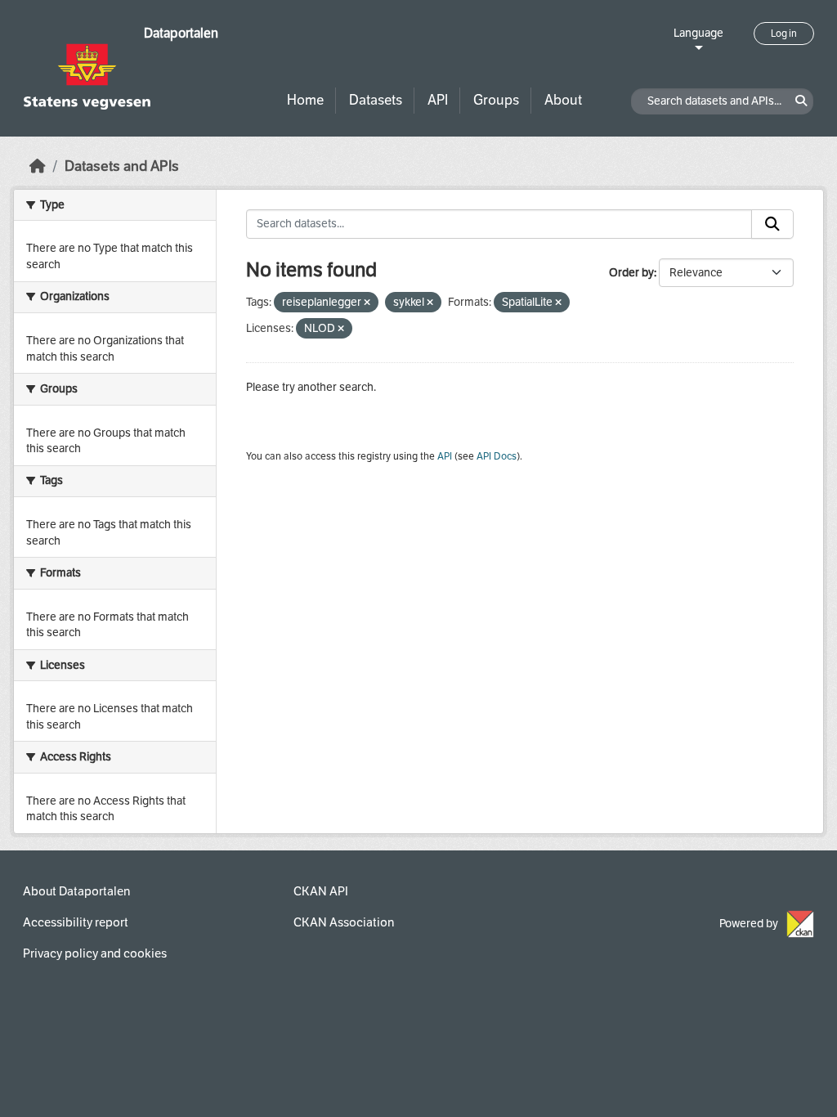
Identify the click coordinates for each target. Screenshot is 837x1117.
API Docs (497, 456)
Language (698, 33)
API (437, 100)
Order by (631, 273)
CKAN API (320, 891)
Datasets (375, 100)
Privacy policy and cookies (95, 953)
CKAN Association (343, 922)
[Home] (37, 166)
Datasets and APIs (122, 166)
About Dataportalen (76, 891)
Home (305, 100)
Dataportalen (181, 33)
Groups (496, 100)
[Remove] (367, 303)
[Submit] (772, 224)
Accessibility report (75, 922)
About (563, 100)
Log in (784, 33)
